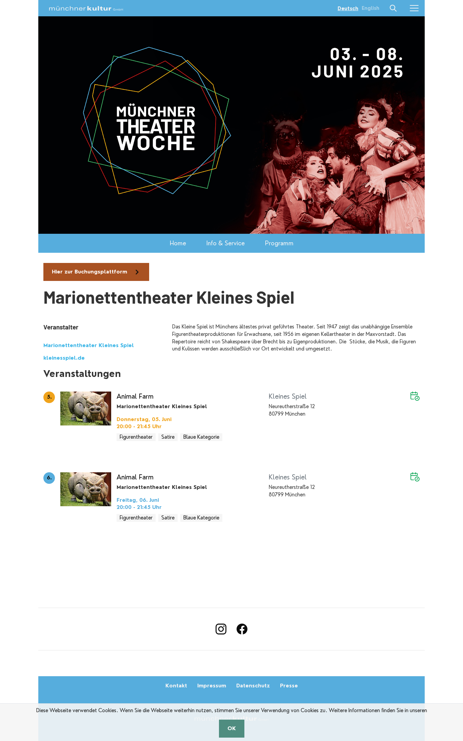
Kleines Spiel (288, 396)
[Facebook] (242, 629)
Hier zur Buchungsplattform (89, 272)
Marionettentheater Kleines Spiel (88, 345)
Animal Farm (135, 396)
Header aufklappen (393, 8)
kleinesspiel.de (64, 358)
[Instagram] (221, 629)
